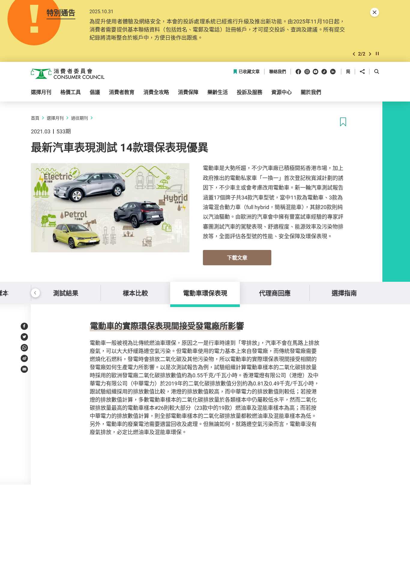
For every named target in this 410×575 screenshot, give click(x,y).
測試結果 (65, 293)
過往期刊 (79, 118)
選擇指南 (344, 293)
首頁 (35, 118)
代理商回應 (275, 293)
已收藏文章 (249, 71)
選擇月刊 (55, 118)
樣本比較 (135, 293)
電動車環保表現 (205, 293)
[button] (354, 54)
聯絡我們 (277, 71)
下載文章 (237, 257)
